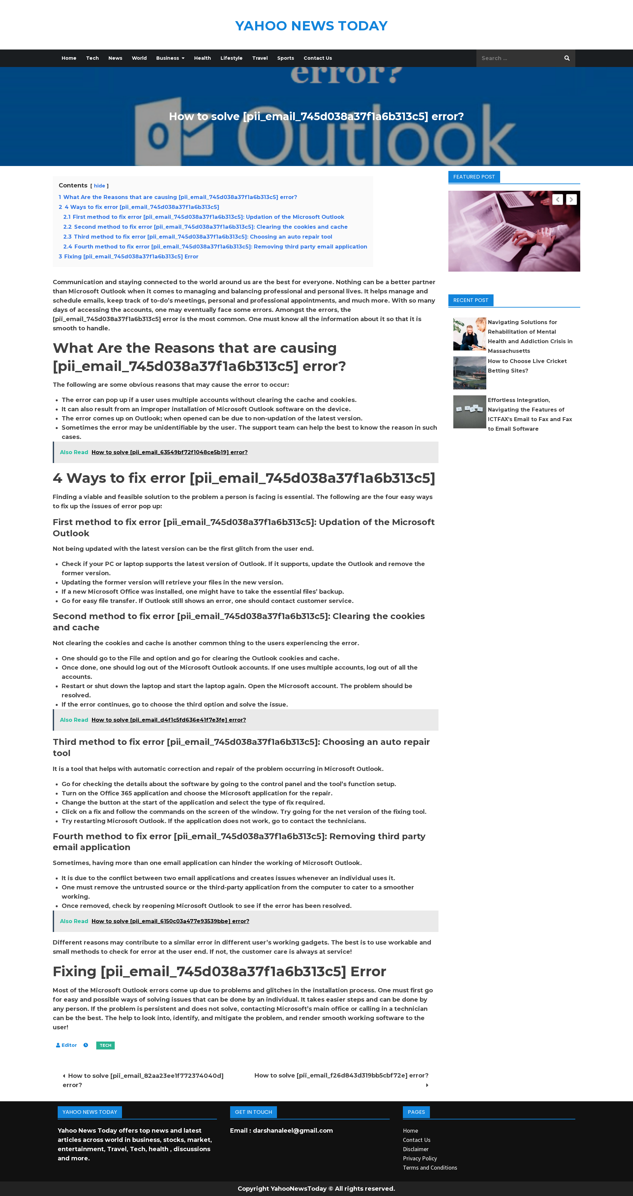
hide (99, 186)
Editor (69, 1045)
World (139, 58)
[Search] (567, 58)
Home (69, 58)
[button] (571, 199)
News (115, 58)
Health (202, 58)
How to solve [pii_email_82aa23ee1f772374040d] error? (143, 1080)
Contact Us (318, 58)
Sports (285, 58)
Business (167, 58)
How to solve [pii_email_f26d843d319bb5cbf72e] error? (342, 1075)
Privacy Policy (420, 1158)
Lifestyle (232, 58)
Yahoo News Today (311, 25)
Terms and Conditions (430, 1167)
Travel (260, 58)
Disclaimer (416, 1149)
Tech (92, 58)
